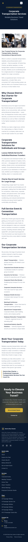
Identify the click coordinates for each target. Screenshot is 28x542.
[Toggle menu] (25, 3)
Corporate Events (6, 476)
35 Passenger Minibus (7, 509)
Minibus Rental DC (6, 462)
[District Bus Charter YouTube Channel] (10, 445)
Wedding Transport (6, 479)
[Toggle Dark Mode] (21, 3)
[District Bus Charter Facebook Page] (3, 445)
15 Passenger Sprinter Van (8, 501)
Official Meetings (6, 487)
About (3, 454)
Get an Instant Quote (14, 410)
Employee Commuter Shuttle (9, 490)
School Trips (5, 482)
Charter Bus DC (6, 460)
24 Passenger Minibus (7, 504)
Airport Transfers (6, 485)
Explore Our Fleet (6, 457)
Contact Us (14, 415)
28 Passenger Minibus (7, 507)
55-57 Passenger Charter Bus (9, 512)
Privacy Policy (9, 536)
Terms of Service (18, 536)
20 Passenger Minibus (7, 498)
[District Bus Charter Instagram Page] (6, 445)
